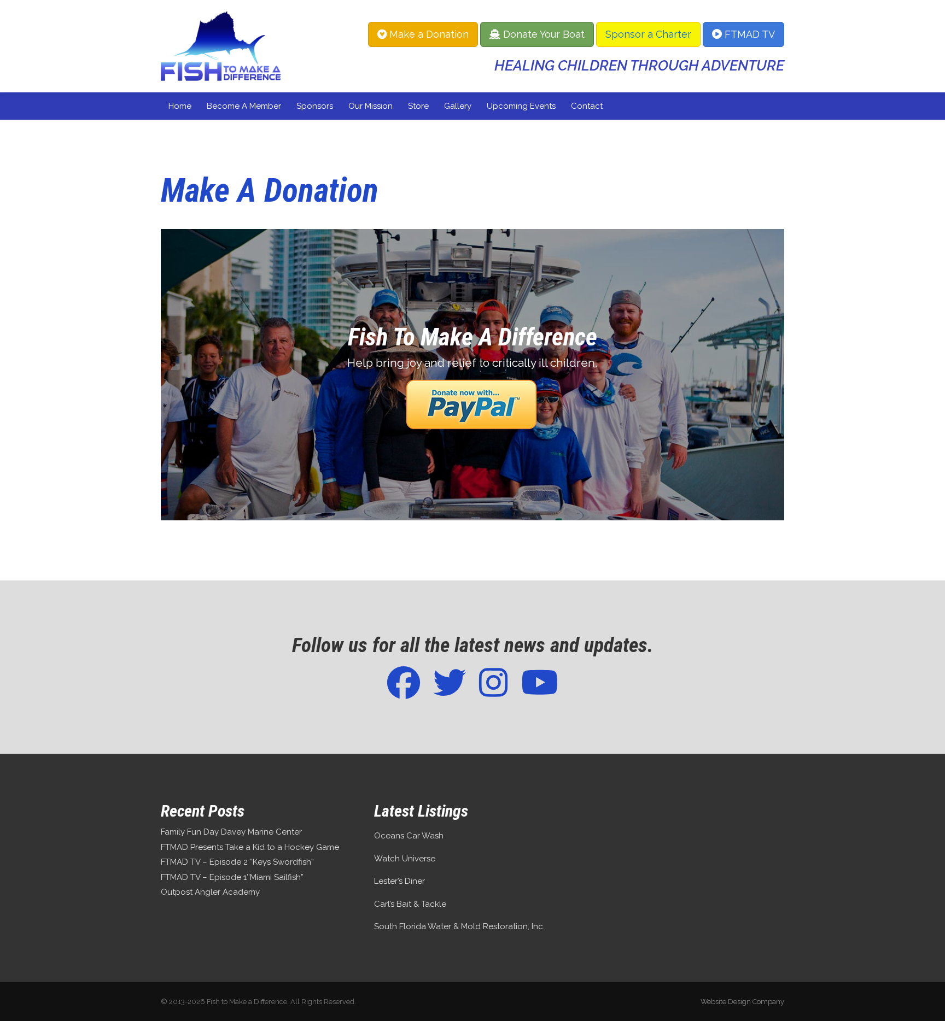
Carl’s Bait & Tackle (410, 904)
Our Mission (370, 106)
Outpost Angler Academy (210, 892)
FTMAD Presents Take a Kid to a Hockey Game (250, 847)
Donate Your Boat (542, 34)
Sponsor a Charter (648, 34)
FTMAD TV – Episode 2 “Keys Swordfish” (237, 862)
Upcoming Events (521, 106)
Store (418, 106)
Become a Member (244, 106)
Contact (587, 106)
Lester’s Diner (399, 881)
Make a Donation (428, 34)
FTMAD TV (748, 34)
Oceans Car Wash (409, 836)
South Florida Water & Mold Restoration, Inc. (459, 926)
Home (179, 106)
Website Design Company (742, 1001)
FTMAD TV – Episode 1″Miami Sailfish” (232, 877)
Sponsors (314, 106)
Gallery (457, 106)
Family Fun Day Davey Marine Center (231, 832)
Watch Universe (404, 859)
